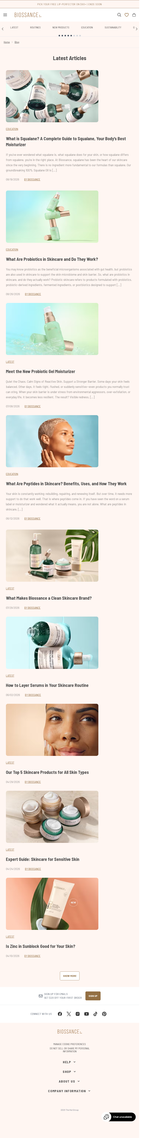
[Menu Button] (3, 15)
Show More (69, 975)
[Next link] (136, 29)
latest (10, 588)
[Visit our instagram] (77, 1013)
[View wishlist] (126, 15)
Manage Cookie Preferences (69, 1044)
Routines (35, 27)
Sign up (93, 995)
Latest (14, 27)
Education (87, 27)
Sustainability (113, 27)
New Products (61, 27)
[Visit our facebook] (59, 1013)
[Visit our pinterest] (104, 1013)
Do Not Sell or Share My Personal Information (70, 1050)
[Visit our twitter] (68, 1013)
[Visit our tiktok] (95, 1013)
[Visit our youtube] (86, 1013)
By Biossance (32, 179)
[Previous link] (2, 29)
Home (7, 42)
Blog (17, 42)
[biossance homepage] (27, 15)
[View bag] (134, 15)
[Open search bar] (119, 15)
